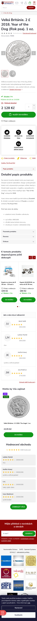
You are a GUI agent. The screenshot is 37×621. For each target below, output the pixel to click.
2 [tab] (19, 306)
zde (29, 603)
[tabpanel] (9, 283)
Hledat (31, 8)
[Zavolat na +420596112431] (22, 3)
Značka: (8, 163)
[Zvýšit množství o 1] (34, 105)
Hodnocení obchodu (18, 444)
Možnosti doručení (10, 103)
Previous (30, 257)
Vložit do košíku (20, 115)
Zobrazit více (18, 507)
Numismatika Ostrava (10, 549)
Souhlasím (18, 615)
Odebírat (29, 534)
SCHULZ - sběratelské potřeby (19, 552)
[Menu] (34, 2)
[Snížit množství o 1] (34, 108)
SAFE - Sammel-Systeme (27, 549)
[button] (18, 432)
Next (34, 257)
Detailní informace (15, 90)
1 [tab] (17, 306)
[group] (18, 416)
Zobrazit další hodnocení (27, 382)
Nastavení (18, 608)
